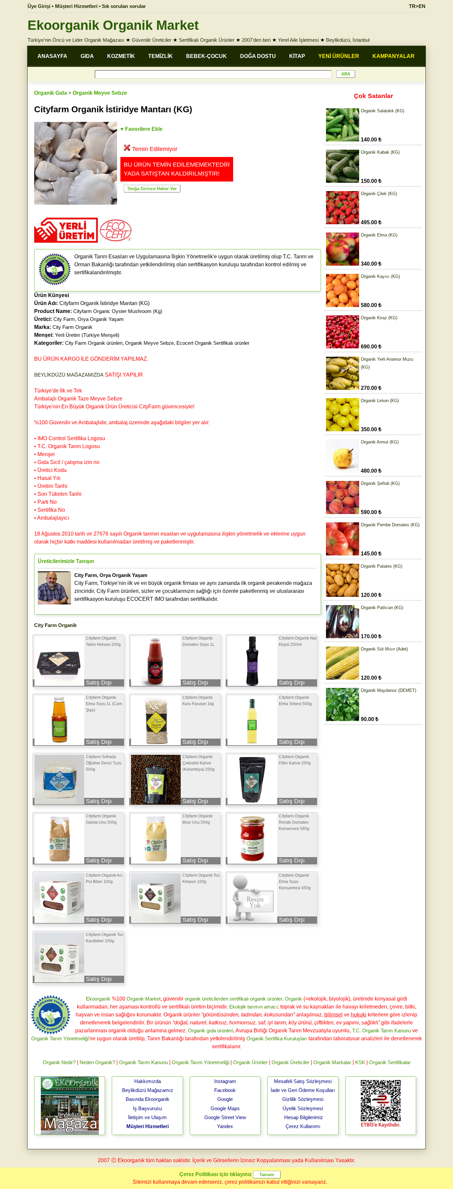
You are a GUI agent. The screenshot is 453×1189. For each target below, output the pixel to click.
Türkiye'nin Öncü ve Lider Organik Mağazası (76, 40)
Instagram (225, 1081)
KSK (360, 1062)
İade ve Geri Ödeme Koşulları (303, 1090)
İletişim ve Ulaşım (147, 1117)
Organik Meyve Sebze (100, 93)
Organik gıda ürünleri (210, 1030)
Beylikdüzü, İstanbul (347, 40)
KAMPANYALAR (393, 56)
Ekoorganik (98, 999)
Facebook (225, 1090)
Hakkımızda (147, 1081)
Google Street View (225, 1117)
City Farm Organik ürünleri (93, 343)
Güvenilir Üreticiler (151, 40)
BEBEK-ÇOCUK (206, 56)
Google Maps (225, 1108)
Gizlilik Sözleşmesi (302, 1099)
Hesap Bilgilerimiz (303, 1117)
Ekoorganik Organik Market (113, 25)
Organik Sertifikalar (390, 1062)
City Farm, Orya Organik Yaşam (88, 319)
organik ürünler (266, 999)
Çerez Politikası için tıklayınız (215, 1174)
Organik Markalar (332, 1062)
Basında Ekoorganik (147, 1099)
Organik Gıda (50, 93)
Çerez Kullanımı (303, 1126)
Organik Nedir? (59, 1062)
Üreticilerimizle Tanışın (66, 561)
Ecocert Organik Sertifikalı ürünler (212, 343)
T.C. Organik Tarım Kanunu (381, 1030)
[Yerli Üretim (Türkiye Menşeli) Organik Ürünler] (66, 245)
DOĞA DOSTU (258, 56)
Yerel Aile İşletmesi (298, 40)
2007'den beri (256, 40)
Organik (293, 999)
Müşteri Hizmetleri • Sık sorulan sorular (100, 6)
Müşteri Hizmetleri (147, 1126)
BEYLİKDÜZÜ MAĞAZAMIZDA (68, 375)
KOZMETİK (121, 56)
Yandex (225, 1126)
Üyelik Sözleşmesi (303, 1108)
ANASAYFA (52, 56)
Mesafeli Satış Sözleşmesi (303, 1081)
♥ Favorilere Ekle (141, 129)
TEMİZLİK (160, 56)
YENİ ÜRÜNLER (338, 56)
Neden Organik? (97, 1062)
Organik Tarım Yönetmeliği (60, 1038)
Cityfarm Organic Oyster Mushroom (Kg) (117, 311)
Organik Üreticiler (290, 1062)
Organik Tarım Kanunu (143, 1062)
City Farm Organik (72, 327)
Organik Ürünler (250, 1062)
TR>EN (417, 6)
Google (225, 1099)
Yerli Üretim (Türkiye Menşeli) (87, 335)
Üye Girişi (39, 6)
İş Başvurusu (147, 1108)
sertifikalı (239, 999)
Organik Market (144, 999)
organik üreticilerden (206, 999)
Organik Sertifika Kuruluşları (276, 1038)
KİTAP (297, 56)
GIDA (87, 56)
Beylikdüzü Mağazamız (147, 1090)
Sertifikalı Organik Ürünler (206, 40)
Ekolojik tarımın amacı (253, 1006)
